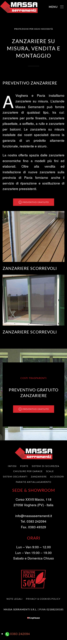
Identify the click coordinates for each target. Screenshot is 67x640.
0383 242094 (19, 633)
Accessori (57, 476)
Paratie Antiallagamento (33, 482)
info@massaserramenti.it (33, 515)
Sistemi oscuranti (15, 476)
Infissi (12, 466)
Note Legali (15, 599)
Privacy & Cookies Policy (43, 599)
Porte (24, 466)
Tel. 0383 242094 (33, 521)
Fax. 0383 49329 (33, 526)
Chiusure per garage (28, 471)
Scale (50, 471)
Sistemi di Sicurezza (45, 466)
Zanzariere (39, 476)
